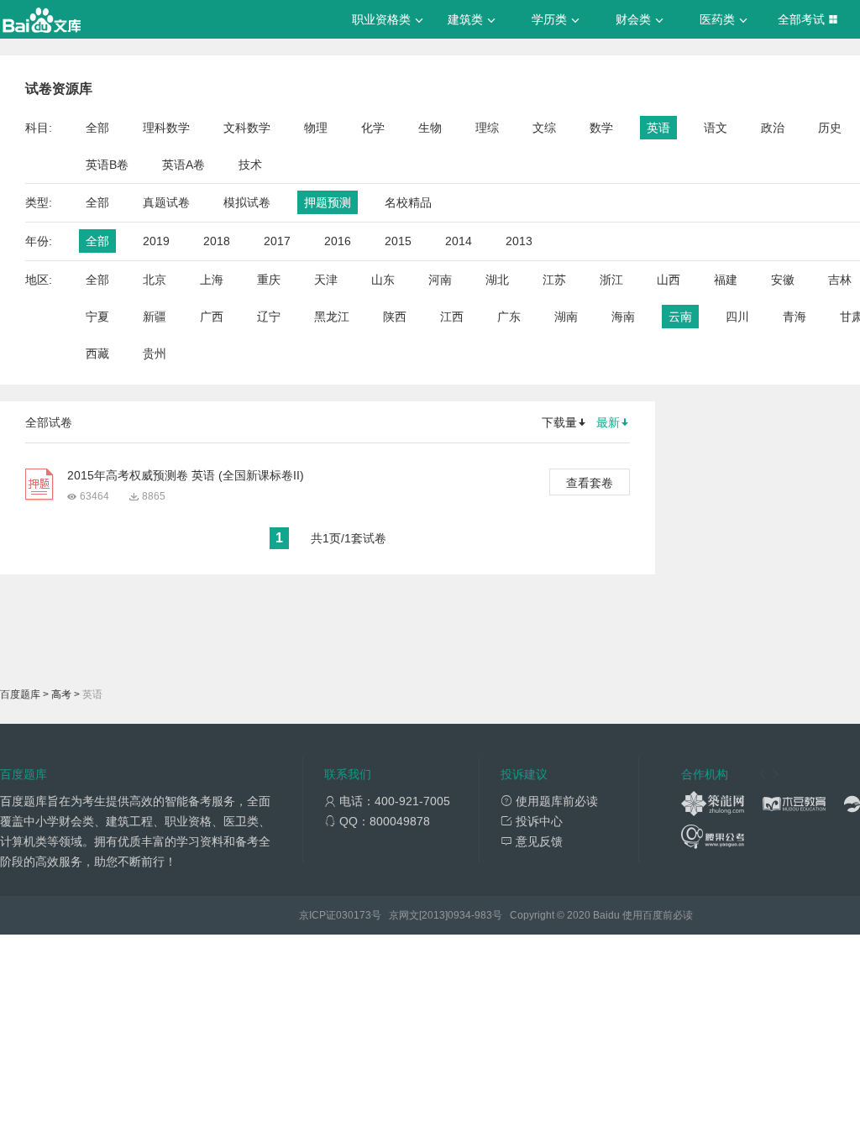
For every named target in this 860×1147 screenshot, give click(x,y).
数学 (601, 127)
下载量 (559, 422)
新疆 (154, 316)
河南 (440, 279)
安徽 (782, 279)
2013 (519, 241)
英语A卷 (183, 164)
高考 (61, 694)
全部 (97, 127)
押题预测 (327, 202)
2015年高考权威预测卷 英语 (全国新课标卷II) (185, 475)
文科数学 (246, 127)
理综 (487, 127)
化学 (373, 127)
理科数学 (166, 127)
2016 (337, 241)
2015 (398, 241)
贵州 (154, 353)
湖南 (566, 316)
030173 (353, 915)
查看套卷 (589, 483)
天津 (326, 279)
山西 (668, 279)
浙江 (611, 279)
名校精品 (408, 202)
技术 (250, 164)
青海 (794, 316)
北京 (154, 279)
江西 (452, 316)
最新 (608, 422)
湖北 (497, 279)
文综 (544, 127)
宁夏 (97, 316)
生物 (430, 127)
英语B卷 (107, 164)
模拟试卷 (246, 202)
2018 (216, 241)
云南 (680, 316)
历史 (830, 127)
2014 (458, 241)
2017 (277, 241)
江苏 (554, 279)
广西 (211, 316)
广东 (509, 316)
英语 (658, 127)
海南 (623, 316)
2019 (156, 241)
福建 (725, 279)
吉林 (840, 279)
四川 (737, 316)
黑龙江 (331, 316)
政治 (772, 127)
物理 (316, 127)
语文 (715, 127)
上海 (211, 279)
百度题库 (20, 694)
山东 (383, 279)
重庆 (269, 279)
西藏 (97, 353)
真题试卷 (166, 202)
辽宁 (269, 316)
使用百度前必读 (657, 915)
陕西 (394, 316)
